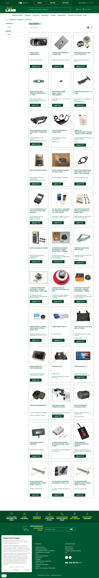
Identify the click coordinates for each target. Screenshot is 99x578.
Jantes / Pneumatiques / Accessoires (45, 568)
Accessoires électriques (41, 556)
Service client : (86, 2)
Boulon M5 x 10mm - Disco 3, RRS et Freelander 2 (59, 93)
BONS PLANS (53, 3)
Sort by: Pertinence (34, 27)
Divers (37, 554)
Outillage (37, 559)
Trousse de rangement (38, 405)
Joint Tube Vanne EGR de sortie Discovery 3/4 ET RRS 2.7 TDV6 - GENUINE (82, 171)
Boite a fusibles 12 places (39, 248)
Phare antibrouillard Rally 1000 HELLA (82, 53)
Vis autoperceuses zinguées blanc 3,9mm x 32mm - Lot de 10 (82, 483)
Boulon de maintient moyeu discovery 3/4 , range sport (82, 210)
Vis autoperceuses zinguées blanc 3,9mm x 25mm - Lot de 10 (38, 483)
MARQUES (40, 3)
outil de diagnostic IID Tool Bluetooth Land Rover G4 (38, 210)
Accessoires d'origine (41, 549)
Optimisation (39, 557)
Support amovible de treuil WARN (59, 131)
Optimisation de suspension (43, 561)
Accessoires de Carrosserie (42, 552)
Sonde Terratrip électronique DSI (36, 367)
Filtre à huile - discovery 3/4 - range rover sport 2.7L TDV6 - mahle (61, 210)
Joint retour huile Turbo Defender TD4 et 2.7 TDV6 (38, 93)
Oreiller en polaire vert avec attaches (83, 327)
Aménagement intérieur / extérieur (45, 550)
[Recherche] (69, 9)
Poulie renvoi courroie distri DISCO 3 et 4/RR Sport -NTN (38, 328)
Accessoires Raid (39, 547)
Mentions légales (69, 548)
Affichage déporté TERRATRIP (36, 443)
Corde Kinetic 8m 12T (59, 326)
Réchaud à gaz (57, 366)
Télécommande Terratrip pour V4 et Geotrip (81, 444)
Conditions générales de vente (73, 550)
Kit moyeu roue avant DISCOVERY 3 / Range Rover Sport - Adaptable (38, 289)
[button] (88, 27)
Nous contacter (69, 547)
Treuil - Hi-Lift (39, 563)
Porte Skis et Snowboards (34, 53)
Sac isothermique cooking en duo (80, 406)
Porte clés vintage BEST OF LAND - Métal (60, 171)
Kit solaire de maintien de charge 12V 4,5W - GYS (60, 482)
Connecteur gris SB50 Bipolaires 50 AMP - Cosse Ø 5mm (61, 444)
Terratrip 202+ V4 (80, 366)
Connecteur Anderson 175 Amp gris (60, 53)
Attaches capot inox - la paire (83, 92)
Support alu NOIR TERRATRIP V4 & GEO (58, 406)
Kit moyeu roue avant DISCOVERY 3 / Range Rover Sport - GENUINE (60, 249)
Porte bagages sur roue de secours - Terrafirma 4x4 (38, 132)
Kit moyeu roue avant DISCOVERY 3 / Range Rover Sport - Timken (82, 289)
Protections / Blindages (41, 564)
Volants (37, 566)
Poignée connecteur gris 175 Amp (81, 248)
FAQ (66, 552)
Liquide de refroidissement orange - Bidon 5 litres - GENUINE (83, 132)
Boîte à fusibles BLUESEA (38, 170)
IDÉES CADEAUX (66, 3)
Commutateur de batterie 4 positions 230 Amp (60, 289)
